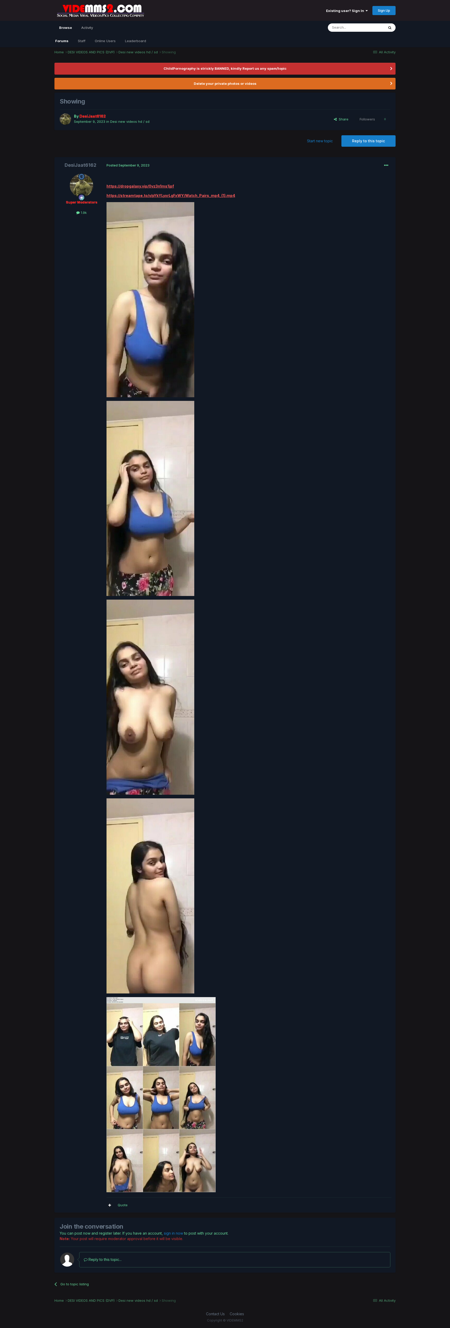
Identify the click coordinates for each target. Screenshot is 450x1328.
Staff (81, 41)
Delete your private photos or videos (225, 83)
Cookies (237, 1314)
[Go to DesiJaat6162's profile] (65, 119)
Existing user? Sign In (346, 11)
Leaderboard (135, 41)
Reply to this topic (368, 141)
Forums (61, 41)
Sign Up (384, 10)
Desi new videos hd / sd (129, 121)
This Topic (369, 27)
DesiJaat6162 (80, 165)
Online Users (105, 41)
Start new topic (320, 141)
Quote (123, 1205)
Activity (87, 27)
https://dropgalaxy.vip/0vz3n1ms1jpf (140, 186)
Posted (128, 165)
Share (342, 119)
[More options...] (386, 165)
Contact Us (215, 1314)
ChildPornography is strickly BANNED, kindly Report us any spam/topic (225, 68)
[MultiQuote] (110, 1205)
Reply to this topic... (105, 1259)
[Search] (390, 27)
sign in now (173, 1233)
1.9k (83, 212)
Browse (65, 27)
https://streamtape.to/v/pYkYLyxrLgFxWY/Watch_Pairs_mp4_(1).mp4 (171, 195)
